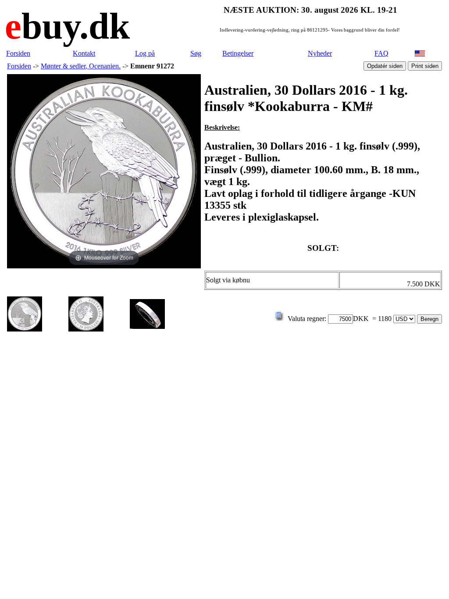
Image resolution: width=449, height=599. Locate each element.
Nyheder (320, 53)
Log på (145, 53)
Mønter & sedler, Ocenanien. (81, 66)
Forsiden (18, 53)
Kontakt (84, 53)
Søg (195, 53)
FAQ (381, 53)
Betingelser (237, 53)
